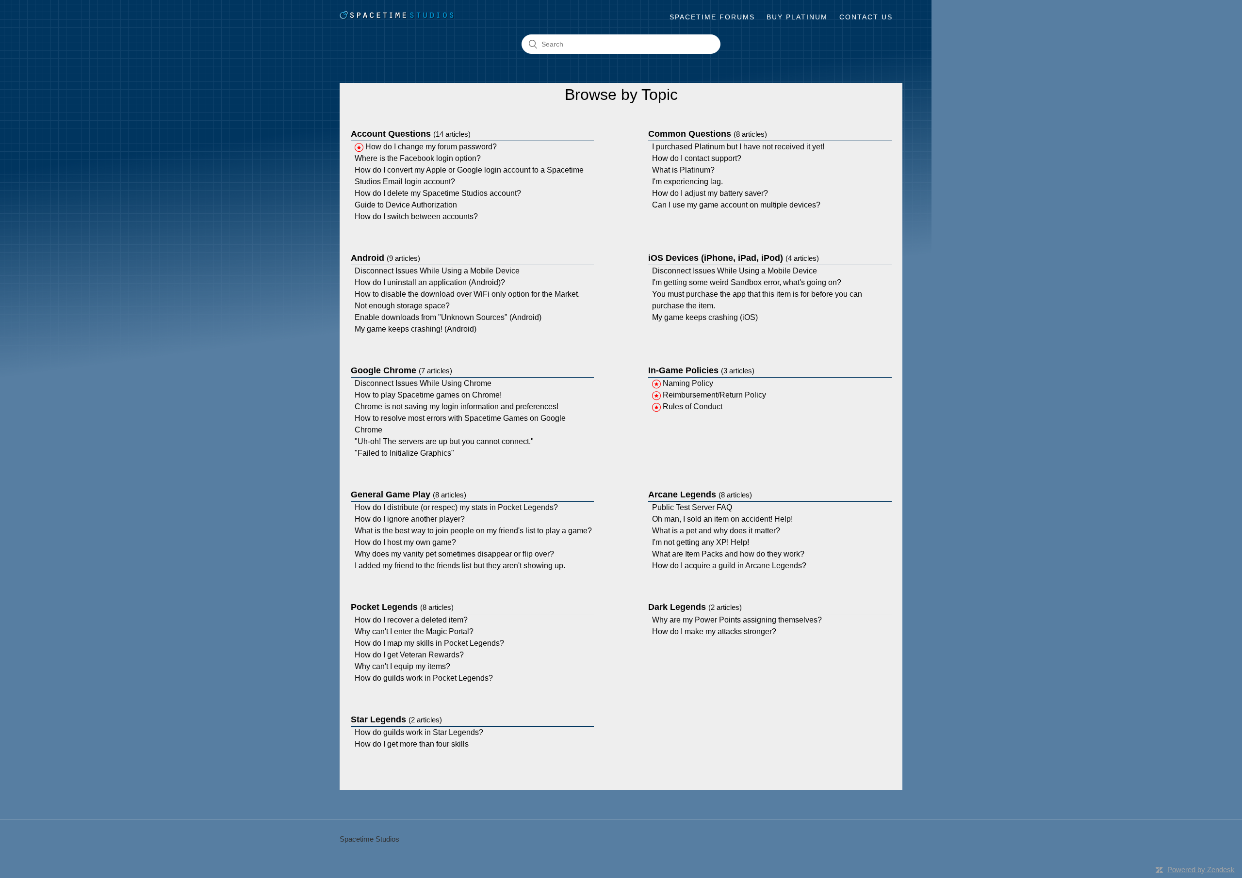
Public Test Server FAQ (692, 507)
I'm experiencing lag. (687, 181)
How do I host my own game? (405, 542)
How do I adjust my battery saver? (710, 193)
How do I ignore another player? (410, 519)
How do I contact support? (696, 158)
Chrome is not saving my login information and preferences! (456, 406)
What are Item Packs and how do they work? (728, 554)
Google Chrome (401, 370)
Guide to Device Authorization (406, 205)
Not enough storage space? (402, 306)
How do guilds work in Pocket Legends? (424, 678)
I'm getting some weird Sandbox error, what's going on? (746, 282)
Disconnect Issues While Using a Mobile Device (437, 271)
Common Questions (707, 134)
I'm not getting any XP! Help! (700, 542)
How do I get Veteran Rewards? (409, 655)
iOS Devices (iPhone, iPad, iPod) (733, 258)
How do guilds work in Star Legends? (419, 732)
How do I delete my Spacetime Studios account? (438, 193)
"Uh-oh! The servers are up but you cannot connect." (444, 441)
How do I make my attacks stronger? (714, 631)
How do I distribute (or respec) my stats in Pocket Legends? (456, 507)
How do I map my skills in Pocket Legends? (429, 643)
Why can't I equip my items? (402, 666)
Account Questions (411, 134)
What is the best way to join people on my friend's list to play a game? (473, 531)
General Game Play (408, 494)
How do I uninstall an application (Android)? (430, 282)
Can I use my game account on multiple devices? (736, 205)
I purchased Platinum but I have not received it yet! (738, 147)
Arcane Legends (700, 494)
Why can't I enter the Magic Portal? (414, 631)
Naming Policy (688, 383)
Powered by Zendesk (1201, 869)
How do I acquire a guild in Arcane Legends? (729, 565)
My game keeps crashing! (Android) (415, 329)
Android (385, 258)
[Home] (397, 17)
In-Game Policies (701, 370)
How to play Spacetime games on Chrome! (428, 395)
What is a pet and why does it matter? (716, 531)
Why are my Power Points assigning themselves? (737, 620)
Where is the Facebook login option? (418, 158)
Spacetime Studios (369, 839)
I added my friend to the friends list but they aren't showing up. (460, 565)
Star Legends (396, 719)
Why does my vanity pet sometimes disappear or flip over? (454, 554)
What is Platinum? (683, 170)
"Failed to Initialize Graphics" (404, 453)
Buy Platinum (797, 17)
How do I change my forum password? (431, 147)
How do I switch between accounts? (416, 216)
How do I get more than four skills (412, 744)
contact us (866, 17)
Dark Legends (695, 607)
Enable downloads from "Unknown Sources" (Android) (448, 317)
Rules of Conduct (692, 406)
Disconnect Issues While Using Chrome (423, 383)
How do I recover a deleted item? (411, 620)
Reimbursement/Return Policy (714, 395)
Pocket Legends (402, 607)
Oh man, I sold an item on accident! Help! (722, 519)
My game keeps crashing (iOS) (705, 317)
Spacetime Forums (712, 17)
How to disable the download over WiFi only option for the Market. (467, 294)
